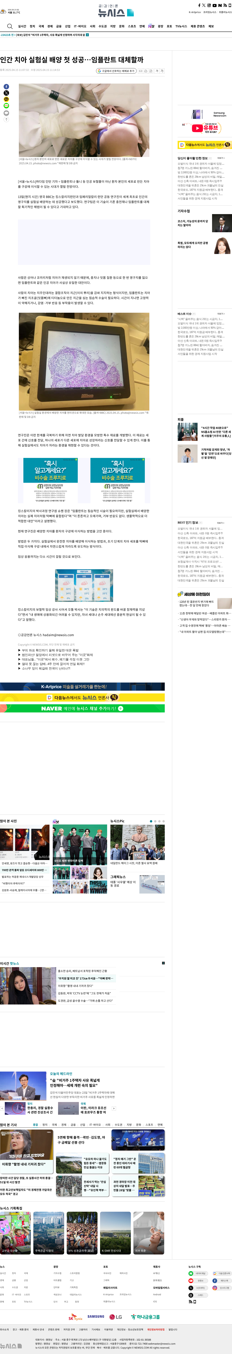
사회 (92, 26)
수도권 (103, 26)
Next (114, 1108)
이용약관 (108, 1329)
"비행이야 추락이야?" (13, 883)
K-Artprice (195, 12)
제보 (211, 26)
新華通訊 (157, 1280)
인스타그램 (224, 1287)
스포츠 (132, 26)
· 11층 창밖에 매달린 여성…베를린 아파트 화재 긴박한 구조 (205, 613)
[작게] (157, 71)
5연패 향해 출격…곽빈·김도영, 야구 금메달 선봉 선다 (81, 1140)
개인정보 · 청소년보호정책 (130, 1329)
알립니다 (173, 1329)
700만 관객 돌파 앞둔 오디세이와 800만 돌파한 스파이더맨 (25, 870)
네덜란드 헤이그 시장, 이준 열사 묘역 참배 (134, 863)
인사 (55, 1301)
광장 (160, 26)
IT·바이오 (80, 26)
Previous (2, 1108)
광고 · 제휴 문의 (21, 1329)
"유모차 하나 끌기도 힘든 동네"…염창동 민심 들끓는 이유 (95, 1163)
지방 (113, 26)
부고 (66, 1301)
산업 (68, 26)
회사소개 (4, 1329)
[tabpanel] (137, 847)
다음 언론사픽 (224, 1273)
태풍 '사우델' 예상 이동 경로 (123, 884)
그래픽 (106, 1280)
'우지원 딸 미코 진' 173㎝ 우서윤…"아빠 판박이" (85, 978)
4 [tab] (163, 821)
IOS (155, 1301)
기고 (72, 1280)
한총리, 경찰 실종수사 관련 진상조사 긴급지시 (40, 1112)
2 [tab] (155, 821)
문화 (122, 26)
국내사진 (107, 1273)
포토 (169, 26)
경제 (50, 26)
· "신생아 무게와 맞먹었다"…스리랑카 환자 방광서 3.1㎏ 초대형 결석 (205, 619)
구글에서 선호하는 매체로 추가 (118, 71)
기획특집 (74, 1287)
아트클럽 (57, 1280)
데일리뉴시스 (76, 1294)
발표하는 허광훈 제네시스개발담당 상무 (23, 876)
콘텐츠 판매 (53, 1329)
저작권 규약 (69, 1329)
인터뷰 (56, 1287)
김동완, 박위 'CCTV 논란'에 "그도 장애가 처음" (84, 993)
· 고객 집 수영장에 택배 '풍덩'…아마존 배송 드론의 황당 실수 (205, 625)
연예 (142, 26)
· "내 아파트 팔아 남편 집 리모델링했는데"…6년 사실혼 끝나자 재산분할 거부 (205, 632)
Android (157, 1294)
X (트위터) (200, 1287)
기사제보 (96, 1329)
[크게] (162, 71)
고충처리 (83, 1329)
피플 (181, 419)
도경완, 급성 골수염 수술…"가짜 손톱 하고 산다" (85, 1001)
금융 (59, 26)
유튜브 (200, 1280)
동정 (77, 1301)
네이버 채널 (200, 1273)
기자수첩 (184, 210)
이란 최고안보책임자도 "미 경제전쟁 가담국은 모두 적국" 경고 (26, 1192)
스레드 (200, 1295)
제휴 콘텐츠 (198, 26)
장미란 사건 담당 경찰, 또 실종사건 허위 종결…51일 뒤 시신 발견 (26, 1180)
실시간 (22, 26)
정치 (32, 26)
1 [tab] (151, 821)
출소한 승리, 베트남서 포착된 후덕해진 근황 (82, 971)
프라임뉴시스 (209, 12)
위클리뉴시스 (225, 12)
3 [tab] (159, 821)
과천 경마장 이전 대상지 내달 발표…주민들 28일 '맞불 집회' (124, 1186)
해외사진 (124, 1273)
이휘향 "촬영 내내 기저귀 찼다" (76, 986)
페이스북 (224, 1280)
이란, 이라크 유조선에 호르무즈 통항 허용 (93, 1112)
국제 (41, 26)
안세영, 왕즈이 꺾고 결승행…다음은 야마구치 (25, 863)
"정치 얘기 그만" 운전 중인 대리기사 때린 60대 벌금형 (124, 1163)
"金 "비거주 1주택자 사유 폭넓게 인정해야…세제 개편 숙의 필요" (75, 1083)
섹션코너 (57, 1294)
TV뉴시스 (181, 26)
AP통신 (156, 1273)
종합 (35, 1125)
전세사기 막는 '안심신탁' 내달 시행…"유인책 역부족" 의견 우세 (95, 1186)
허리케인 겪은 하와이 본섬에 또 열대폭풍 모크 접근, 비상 (38, 35)
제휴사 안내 (38, 1329)
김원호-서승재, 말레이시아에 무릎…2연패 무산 (25, 890)
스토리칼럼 (75, 1273)
